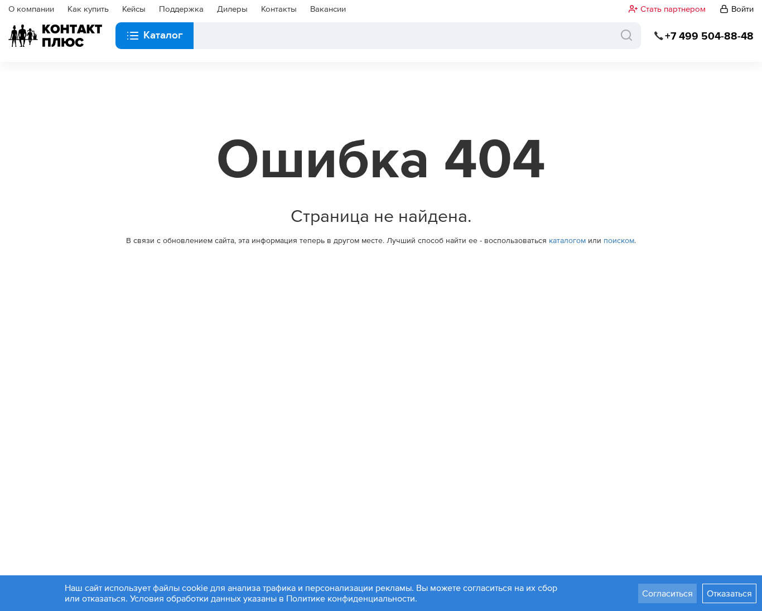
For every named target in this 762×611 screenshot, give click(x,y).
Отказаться (729, 593)
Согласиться (667, 593)
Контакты (279, 8)
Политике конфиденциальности (350, 598)
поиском (619, 240)
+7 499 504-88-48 (709, 36)
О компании (31, 8)
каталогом (567, 240)
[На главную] (55, 36)
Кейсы (134, 8)
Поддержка (181, 8)
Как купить (88, 8)
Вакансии (328, 8)
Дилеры (232, 8)
